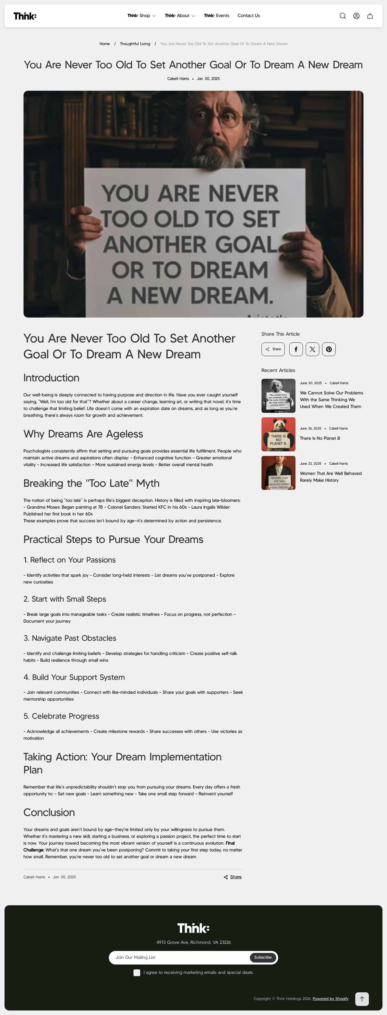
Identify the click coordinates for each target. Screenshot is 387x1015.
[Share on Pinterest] (329, 349)
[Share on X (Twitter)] (312, 349)
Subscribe (263, 957)
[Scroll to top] (362, 999)
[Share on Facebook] (296, 349)
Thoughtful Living (135, 44)
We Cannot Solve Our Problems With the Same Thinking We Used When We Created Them (331, 400)
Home (105, 44)
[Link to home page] (193, 928)
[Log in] (356, 16)
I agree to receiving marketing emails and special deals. (199, 972)
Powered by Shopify (330, 999)
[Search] (343, 16)
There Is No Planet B (320, 438)
